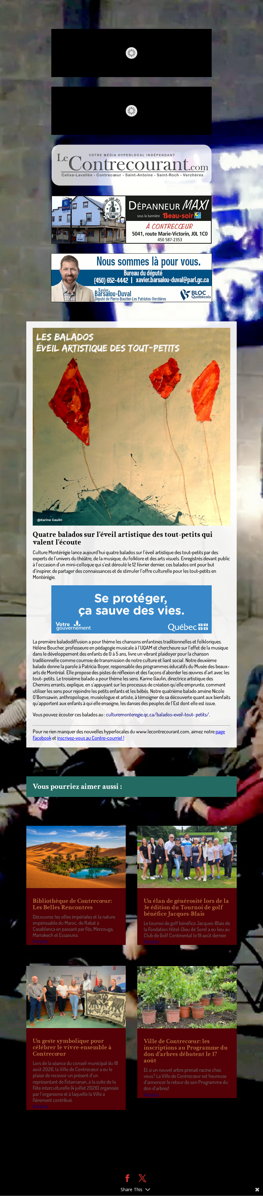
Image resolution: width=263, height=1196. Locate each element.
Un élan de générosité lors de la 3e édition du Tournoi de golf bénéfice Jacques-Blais (186, 907)
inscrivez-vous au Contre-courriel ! (90, 738)
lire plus (40, 941)
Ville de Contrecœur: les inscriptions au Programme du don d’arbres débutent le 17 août (186, 1051)
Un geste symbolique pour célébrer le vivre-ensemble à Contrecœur (72, 1047)
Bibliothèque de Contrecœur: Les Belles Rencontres (72, 904)
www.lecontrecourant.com (162, 731)
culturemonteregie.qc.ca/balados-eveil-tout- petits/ (157, 714)
